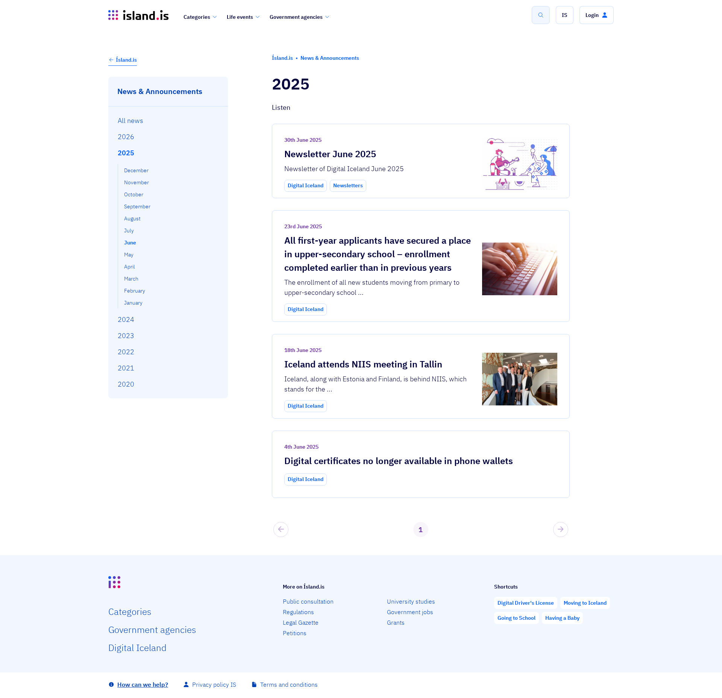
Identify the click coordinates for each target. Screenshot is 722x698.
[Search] (541, 15)
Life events (240, 17)
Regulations (298, 612)
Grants (396, 622)
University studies (411, 601)
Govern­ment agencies (152, 630)
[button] (564, 15)
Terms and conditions (289, 684)
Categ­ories (129, 611)
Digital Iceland (137, 648)
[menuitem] (168, 120)
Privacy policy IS (214, 684)
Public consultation (308, 601)
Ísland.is (126, 59)
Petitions (294, 633)
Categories (197, 17)
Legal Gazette (301, 622)
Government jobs (410, 612)
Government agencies (296, 17)
